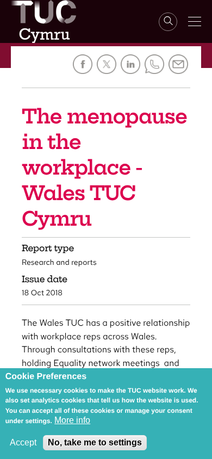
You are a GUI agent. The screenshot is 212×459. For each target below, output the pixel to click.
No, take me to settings (95, 442)
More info (72, 420)
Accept (23, 442)
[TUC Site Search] (168, 22)
